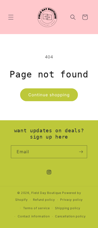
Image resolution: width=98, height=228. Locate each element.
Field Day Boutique (46, 193)
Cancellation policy (70, 216)
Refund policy (44, 200)
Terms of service (36, 208)
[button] (11, 17)
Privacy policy (71, 200)
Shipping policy (67, 208)
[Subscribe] (81, 151)
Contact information (34, 216)
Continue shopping (49, 94)
